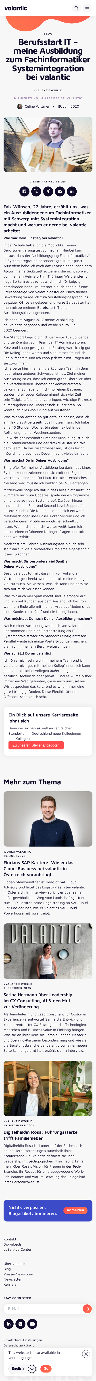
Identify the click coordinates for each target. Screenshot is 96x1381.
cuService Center (17, 1249)
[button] (87, 8)
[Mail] (60, 191)
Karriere (10, 1284)
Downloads (12, 1244)
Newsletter (13, 1279)
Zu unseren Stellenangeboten (36, 745)
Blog (7, 1269)
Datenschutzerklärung (19, 1345)
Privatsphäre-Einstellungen (23, 1340)
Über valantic (14, 1264)
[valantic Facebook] (24, 191)
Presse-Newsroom (18, 1274)
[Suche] (76, 8)
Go (46, 1368)
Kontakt (10, 1239)
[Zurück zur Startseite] (15, 8)
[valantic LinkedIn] (72, 191)
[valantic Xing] (48, 191)
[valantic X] (36, 191)
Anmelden (75, 1210)
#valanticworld (48, 90)
